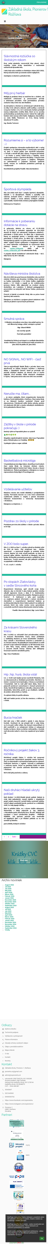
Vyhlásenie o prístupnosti (13, 1036)
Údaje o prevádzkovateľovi (14, 1047)
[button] (3, 2)
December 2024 (10, 922)
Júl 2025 (8, 909)
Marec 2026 (9, 894)
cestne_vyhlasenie (16, 248)
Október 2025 (9, 904)
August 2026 (9, 885)
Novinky (36, 38)
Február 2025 (9, 919)
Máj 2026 (8, 890)
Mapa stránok (10, 1050)
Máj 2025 (8, 913)
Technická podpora (11, 1032)
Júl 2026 (8, 887)
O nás (7, 1054)
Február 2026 (9, 896)
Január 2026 (9, 898)
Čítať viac (24, 860)
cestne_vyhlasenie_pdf (12, 250)
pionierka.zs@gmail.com (13, 1071)
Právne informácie (11, 1039)
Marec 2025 (9, 917)
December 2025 (10, 900)
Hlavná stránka (15, 38)
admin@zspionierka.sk (13, 1075)
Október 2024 (9, 926)
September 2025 (10, 905)
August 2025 (9, 907)
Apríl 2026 (8, 892)
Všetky (7, 930)
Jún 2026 (8, 889)
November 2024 (10, 924)
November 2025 (10, 902)
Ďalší (14, 837)
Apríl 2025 (8, 915)
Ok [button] (42, 1238)
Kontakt (7, 1057)
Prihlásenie (41, 2)
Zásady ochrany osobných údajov (16, 1043)
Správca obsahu (10, 1029)
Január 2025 (9, 920)
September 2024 (10, 928)
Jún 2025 (8, 911)
